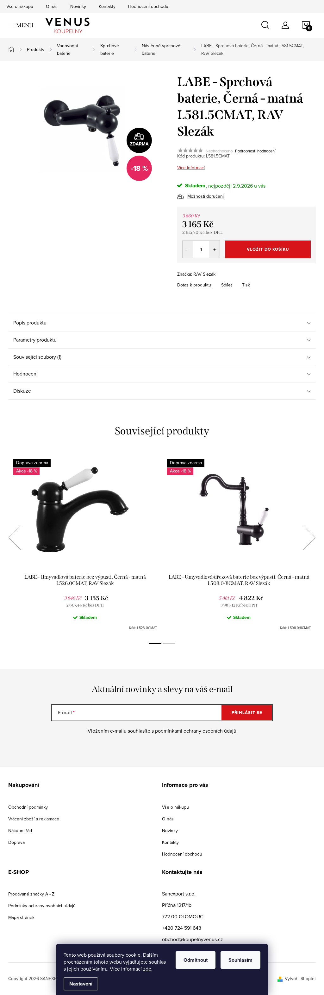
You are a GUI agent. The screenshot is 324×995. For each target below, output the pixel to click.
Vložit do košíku (268, 249)
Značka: (196, 274)
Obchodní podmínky (28, 807)
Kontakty (107, 6)
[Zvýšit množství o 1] (214, 249)
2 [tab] (169, 643)
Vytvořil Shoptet (300, 978)
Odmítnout (196, 960)
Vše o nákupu (19, 6)
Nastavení (80, 983)
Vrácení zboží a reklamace (33, 819)
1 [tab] (155, 643)
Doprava (16, 842)
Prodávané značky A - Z (31, 894)
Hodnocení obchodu (148, 6)
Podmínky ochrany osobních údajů (42, 905)
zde (147, 968)
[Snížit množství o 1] (188, 249)
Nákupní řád (20, 830)
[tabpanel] (85, 544)
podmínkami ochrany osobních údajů (195, 730)
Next (309, 537)
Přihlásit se (247, 712)
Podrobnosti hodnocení (255, 150)
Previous (14, 537)
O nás (52, 6)
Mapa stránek (21, 917)
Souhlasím (240, 960)
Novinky (78, 6)
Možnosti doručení (205, 196)
